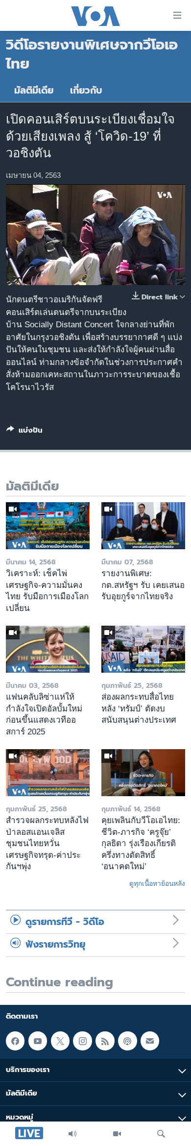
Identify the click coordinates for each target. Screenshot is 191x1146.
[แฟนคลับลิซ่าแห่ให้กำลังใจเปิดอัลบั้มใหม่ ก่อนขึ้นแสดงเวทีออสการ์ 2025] (48, 649)
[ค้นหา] (161, 1134)
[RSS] (105, 1040)
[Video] (117, 1134)
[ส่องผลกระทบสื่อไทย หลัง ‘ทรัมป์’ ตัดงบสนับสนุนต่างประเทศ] (143, 649)
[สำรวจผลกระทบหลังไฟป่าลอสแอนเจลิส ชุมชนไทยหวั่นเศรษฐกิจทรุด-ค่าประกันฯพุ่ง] (48, 772)
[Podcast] (127, 1040)
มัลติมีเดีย (33, 90)
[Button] (24, 432)
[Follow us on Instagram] (82, 1040)
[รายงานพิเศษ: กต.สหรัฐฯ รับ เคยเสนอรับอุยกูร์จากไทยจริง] (143, 525)
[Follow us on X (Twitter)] (60, 1040)
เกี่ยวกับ (86, 90)
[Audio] (72, 1134)
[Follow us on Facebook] (15, 1040)
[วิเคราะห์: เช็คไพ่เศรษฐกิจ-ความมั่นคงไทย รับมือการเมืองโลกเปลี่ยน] (48, 525)
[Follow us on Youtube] (37, 1040)
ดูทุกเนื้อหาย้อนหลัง (157, 883)
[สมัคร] (150, 1040)
